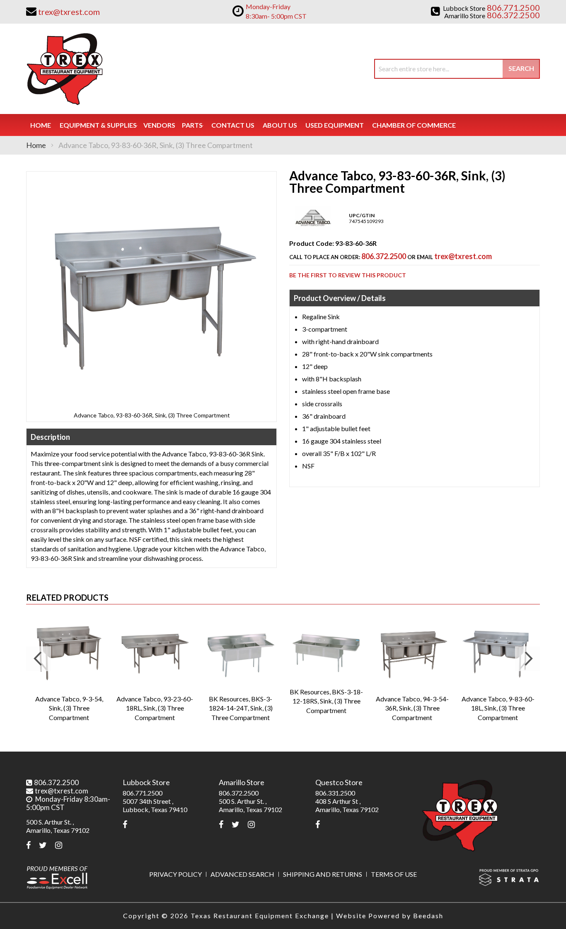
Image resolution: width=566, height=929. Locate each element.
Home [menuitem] (40, 125)
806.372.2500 (383, 256)
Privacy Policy (175, 874)
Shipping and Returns (322, 874)
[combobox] (457, 69)
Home (36, 145)
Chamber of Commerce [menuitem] (414, 125)
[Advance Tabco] (313, 228)
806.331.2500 (335, 793)
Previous (38, 658)
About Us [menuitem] (280, 125)
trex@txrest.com (463, 256)
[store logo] (64, 69)
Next (527, 658)
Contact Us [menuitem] (232, 125)
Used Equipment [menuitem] (334, 125)
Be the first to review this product (347, 275)
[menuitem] (98, 125)
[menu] (283, 125)
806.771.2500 (142, 793)
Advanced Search (242, 874)
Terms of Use (394, 874)
